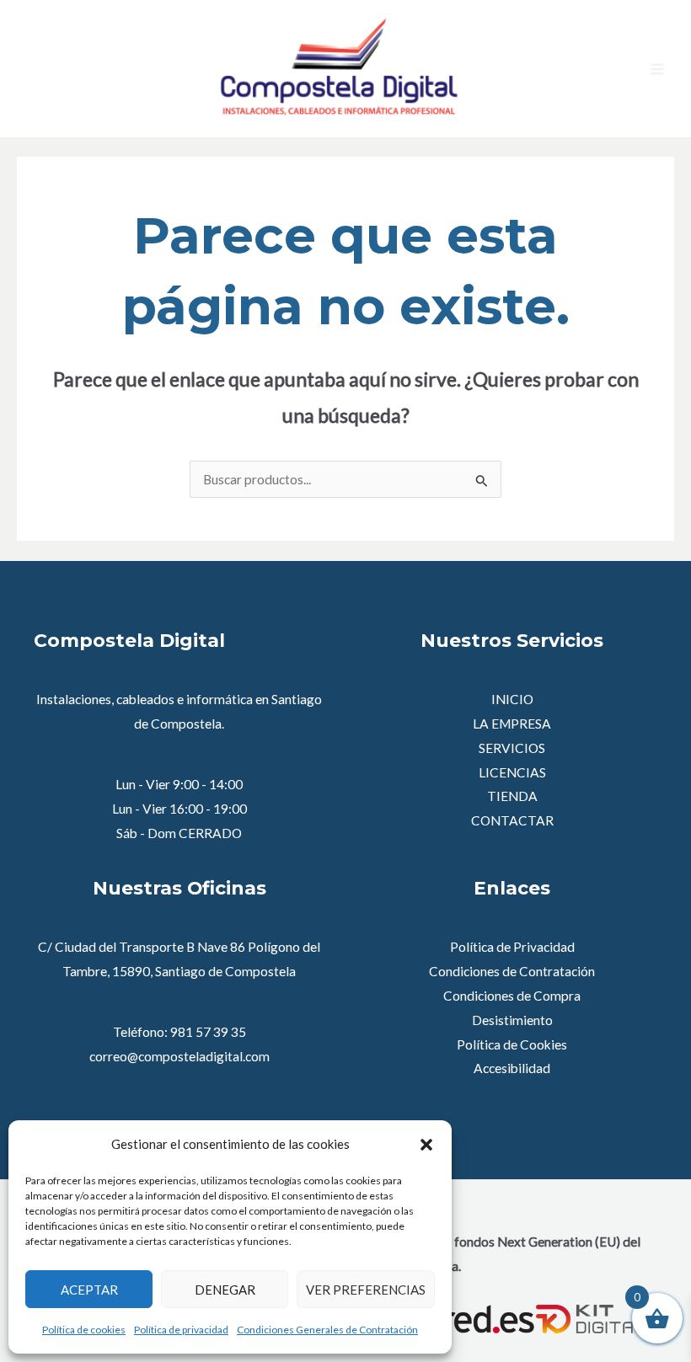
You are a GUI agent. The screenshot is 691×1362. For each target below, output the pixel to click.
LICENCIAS (512, 772)
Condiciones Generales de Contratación (327, 1329)
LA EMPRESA (512, 723)
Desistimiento (512, 1020)
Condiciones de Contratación (512, 971)
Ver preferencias (366, 1289)
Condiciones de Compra (512, 995)
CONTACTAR (512, 820)
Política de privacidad (181, 1329)
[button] (426, 1144)
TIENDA (512, 796)
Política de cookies (84, 1329)
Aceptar (89, 1289)
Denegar (225, 1289)
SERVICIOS (512, 748)
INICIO (512, 699)
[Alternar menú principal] (657, 69)
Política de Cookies (512, 1044)
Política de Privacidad (512, 946)
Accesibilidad (512, 1068)
